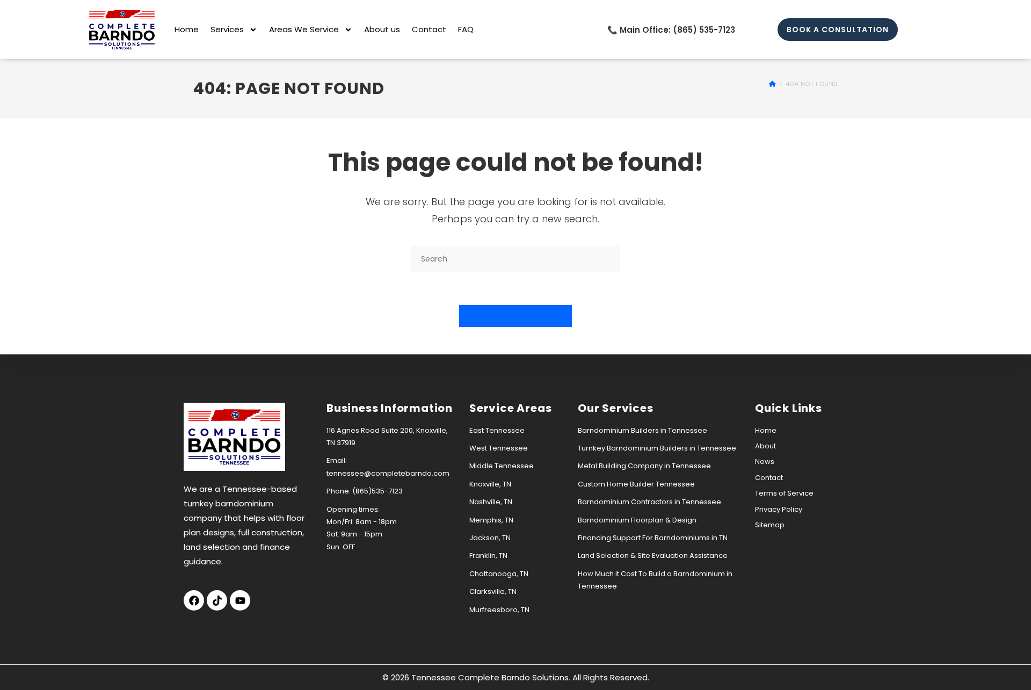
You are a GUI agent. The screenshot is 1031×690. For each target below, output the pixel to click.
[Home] (772, 83)
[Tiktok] (217, 600)
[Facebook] (194, 600)
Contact (429, 29)
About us (382, 29)
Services (227, 29)
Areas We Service (304, 29)
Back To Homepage (515, 316)
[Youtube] (240, 600)
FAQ (466, 29)
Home (187, 29)
